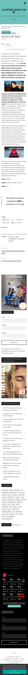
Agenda (14, 49)
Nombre (3, 325)
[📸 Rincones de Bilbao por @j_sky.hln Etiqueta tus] (14, 582)
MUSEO (15, 506)
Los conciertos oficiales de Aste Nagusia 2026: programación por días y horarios (12, 446)
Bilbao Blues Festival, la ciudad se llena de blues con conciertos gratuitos (12, 465)
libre (11, 506)
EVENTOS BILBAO (13, 238)
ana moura (11, 236)
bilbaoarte (4, 495)
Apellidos (4, 333)
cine (9, 495)
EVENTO (24, 499)
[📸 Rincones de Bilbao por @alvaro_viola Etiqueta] (21, 582)
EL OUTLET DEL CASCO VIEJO (11, 261)
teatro (3, 516)
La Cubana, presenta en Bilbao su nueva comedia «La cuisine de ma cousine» (12, 433)
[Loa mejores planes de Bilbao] (14, 309)
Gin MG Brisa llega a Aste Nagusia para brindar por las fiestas (12, 409)
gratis (13, 504)
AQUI (19, 201)
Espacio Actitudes (11, 660)
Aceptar (15, 670)
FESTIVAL (4, 504)
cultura (3, 497)
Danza (18, 49)
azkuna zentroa (12, 492)
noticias (9, 509)
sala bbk (11, 240)
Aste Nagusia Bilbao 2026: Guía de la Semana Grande (13, 420)
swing (21, 514)
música (4, 509)
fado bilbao (21, 238)
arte (22, 490)
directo (17, 497)
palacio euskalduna (6, 511)
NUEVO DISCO (15, 509)
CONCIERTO (21, 495)
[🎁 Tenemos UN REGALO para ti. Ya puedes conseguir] (6, 582)
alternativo (17, 490)
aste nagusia (5, 492)
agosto (11, 490)
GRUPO (17, 504)
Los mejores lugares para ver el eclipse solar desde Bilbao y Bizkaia (13, 453)
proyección (12, 514)
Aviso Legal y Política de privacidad (15, 661)
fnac (9, 504)
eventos (4, 502)
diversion (4, 499)
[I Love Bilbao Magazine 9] (14, 398)
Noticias (23, 49)
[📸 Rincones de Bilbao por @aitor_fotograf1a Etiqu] (6, 597)
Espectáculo (10, 499)
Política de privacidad (15, 672)
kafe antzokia (5, 506)
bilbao (17, 236)
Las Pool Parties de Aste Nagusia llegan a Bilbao (12, 426)
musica (20, 506)
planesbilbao (5, 514)
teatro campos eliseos (7, 518)
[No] (26, 669)
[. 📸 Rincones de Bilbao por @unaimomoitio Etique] (21, 589)
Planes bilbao (19, 511)
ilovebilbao (8, 44)
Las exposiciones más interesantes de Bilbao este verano (12, 439)
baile (19, 492)
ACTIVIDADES (5, 490)
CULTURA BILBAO (11, 497)
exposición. (19, 502)
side (17, 514)
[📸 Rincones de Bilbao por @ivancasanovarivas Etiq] (14, 597)
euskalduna (17, 499)
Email (3, 317)
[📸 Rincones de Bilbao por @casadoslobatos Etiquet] (6, 589)
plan (13, 511)
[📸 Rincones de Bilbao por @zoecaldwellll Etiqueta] (14, 589)
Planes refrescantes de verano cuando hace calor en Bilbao (11, 459)
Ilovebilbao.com (14, 11)
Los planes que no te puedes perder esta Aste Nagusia (13, 414)
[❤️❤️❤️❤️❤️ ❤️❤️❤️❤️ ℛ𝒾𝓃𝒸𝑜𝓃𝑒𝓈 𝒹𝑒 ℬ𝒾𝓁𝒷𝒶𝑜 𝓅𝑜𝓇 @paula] (21, 597)
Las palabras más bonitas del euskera (11, 478)
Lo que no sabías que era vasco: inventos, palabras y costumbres (12, 472)
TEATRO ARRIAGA (10, 516)
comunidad (14, 495)
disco (22, 497)
